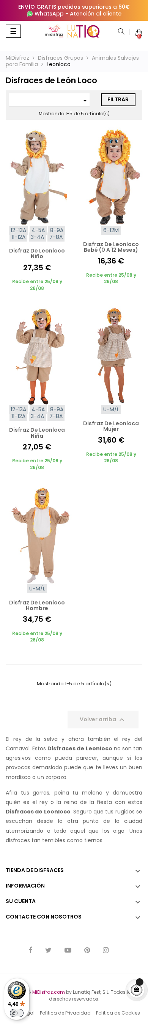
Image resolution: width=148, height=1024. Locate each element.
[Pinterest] (87, 950)
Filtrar (118, 99)
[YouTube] (68, 950)
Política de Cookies (118, 1013)
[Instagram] (106, 950)
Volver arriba (103, 719)
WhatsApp (49, 13)
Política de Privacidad (65, 1013)
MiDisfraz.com (48, 992)
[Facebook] (30, 950)
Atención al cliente (95, 13)
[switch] (17, 1013)
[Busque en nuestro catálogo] (121, 32)
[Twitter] (48, 950)
